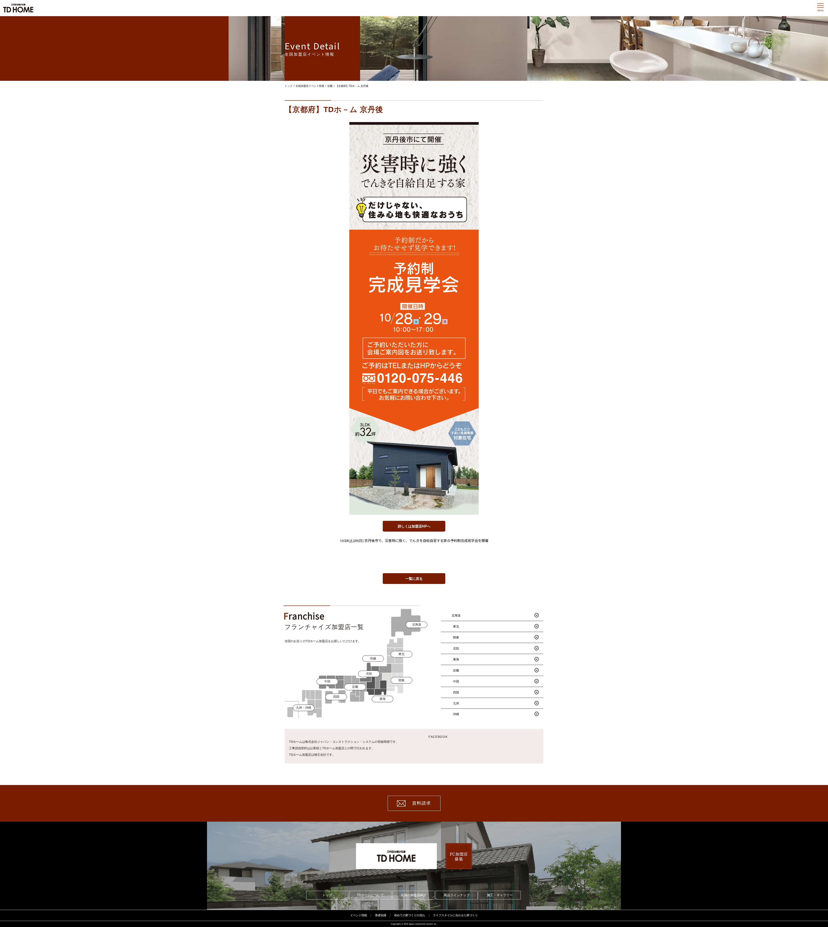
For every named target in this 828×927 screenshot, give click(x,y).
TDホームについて (370, 895)
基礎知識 (380, 915)
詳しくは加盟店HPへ (414, 526)
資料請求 (421, 803)
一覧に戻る (414, 579)
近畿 (329, 85)
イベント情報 (358, 915)
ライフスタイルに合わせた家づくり (455, 915)
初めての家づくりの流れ (409, 915)
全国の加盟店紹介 (414, 895)
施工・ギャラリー (500, 895)
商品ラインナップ (457, 895)
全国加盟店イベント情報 (310, 85)
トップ (288, 85)
